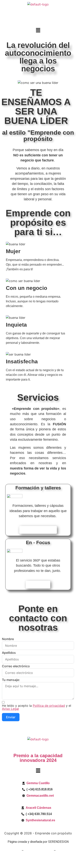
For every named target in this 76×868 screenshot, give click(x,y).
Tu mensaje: (11, 680)
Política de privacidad (49, 706)
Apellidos (9, 653)
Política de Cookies (38, 850)
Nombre (8, 639)
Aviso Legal (10, 709)
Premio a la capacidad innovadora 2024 (38, 758)
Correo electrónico (16, 666)
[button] (38, 30)
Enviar (10, 717)
